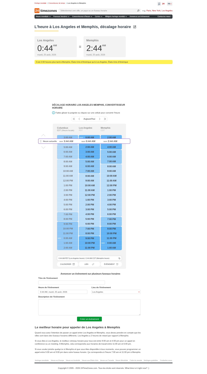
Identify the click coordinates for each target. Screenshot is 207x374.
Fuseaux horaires (60, 16)
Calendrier (65, 264)
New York (156, 10)
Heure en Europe (57, 360)
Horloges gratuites (151, 360)
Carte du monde (136, 360)
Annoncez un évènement (139, 16)
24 (163, 4)
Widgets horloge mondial (115, 16)
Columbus (62, 128)
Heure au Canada (107, 360)
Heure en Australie (73, 360)
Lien (86, 264)
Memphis (105, 128)
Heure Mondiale (122, 360)
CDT (103, 130)
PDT (81, 130)
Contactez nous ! (164, 16)
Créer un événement (89, 319)
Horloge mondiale (42, 360)
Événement (109, 264)
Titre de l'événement (48, 278)
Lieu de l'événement (101, 287)
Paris (148, 10)
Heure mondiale (42, 16)
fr (169, 4)
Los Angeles (167, 10)
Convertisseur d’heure (81, 16)
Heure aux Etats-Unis (90, 360)
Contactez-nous (166, 360)
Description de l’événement (51, 297)
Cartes (97, 16)
